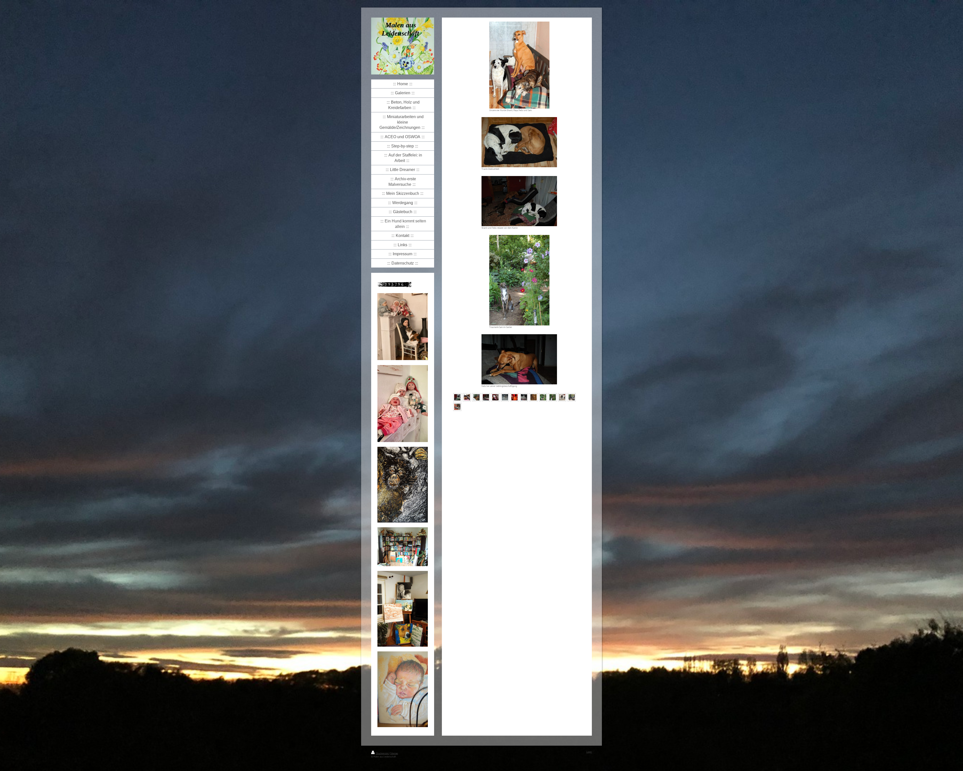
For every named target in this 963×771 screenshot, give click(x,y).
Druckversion (382, 753)
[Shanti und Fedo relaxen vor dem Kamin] (519, 201)
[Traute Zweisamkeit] (519, 142)
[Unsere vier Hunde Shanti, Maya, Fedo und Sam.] (519, 65)
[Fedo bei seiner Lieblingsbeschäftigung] (519, 359)
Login (589, 752)
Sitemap (394, 753)
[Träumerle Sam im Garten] (519, 280)
